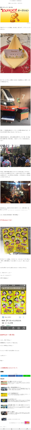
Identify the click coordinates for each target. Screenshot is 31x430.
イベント (2, 371)
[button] (28, 209)
